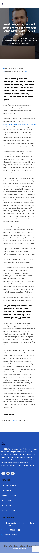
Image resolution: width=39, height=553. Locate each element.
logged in (14, 420)
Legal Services (7, 505)
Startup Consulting (8, 510)
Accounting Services (9, 485)
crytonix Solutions (19, 549)
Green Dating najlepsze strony (14, 71)
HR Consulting (7, 500)
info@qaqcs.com (12, 535)
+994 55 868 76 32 (13, 530)
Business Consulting (9, 495)
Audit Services (7, 490)
